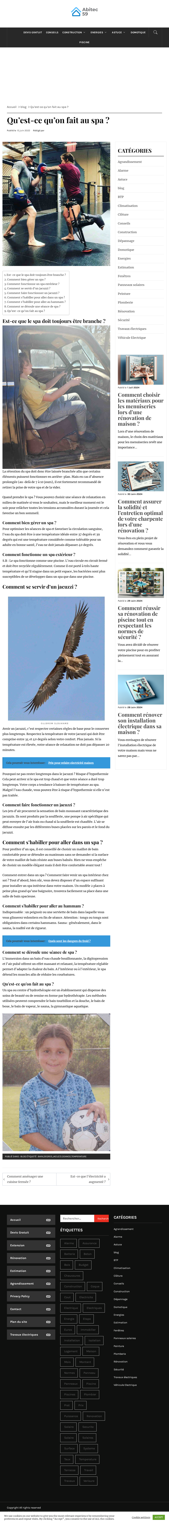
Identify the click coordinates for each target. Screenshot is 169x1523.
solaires (87, 1438)
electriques (94, 1308)
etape (87, 1319)
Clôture (123, 214)
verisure (89, 1481)
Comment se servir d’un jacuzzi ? (28, 288)
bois (67, 1265)
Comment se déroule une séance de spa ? (33, 306)
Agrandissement (130, 162)
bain (40, 1156)
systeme (89, 1448)
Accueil (15, 1220)
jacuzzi (57, 1156)
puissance (71, 1416)
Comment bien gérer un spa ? (26, 279)
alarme (69, 1243)
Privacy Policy (20, 1296)
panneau (89, 1373)
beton (88, 1254)
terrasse (69, 1470)
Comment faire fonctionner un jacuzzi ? (33, 293)
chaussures (72, 1275)
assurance (90, 1243)
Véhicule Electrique (132, 338)
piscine (91, 1383)
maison (91, 1351)
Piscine (84, 42)
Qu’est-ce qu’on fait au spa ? (26, 311)
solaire (69, 1438)
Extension (17, 1245)
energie (69, 1319)
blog (23, 1156)
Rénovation (126, 311)
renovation (94, 1416)
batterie (69, 1254)
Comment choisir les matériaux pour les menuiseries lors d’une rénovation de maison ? (140, 409)
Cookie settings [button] (141, 1517)
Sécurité (124, 320)
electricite (86, 1297)
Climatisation (128, 206)
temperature (78, 1156)
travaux (69, 1481)
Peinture (124, 294)
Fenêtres (124, 276)
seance (66, 1156)
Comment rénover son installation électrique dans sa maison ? (140, 723)
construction (73, 1286)
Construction (72, 32)
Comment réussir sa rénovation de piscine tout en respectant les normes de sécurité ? (139, 622)
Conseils (52, 32)
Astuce (117, 32)
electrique (71, 1308)
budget (83, 1265)
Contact (15, 1309)
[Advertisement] (84, 79)
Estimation (126, 267)
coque (95, 1286)
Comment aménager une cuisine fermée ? (25, 1179)
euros (68, 1329)
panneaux (71, 1383)
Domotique (138, 32)
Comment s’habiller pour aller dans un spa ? (36, 297)
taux (67, 1459)
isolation (95, 1340)
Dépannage (126, 241)
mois (67, 1362)
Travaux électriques (132, 329)
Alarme (123, 170)
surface (69, 1448)
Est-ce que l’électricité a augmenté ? (88, 1179)
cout (67, 1297)
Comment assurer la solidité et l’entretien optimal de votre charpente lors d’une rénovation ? (140, 516)
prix (81, 1405)
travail (88, 1470)
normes (69, 1373)
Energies (97, 32)
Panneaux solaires (131, 285)
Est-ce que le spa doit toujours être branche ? (36, 275)
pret (67, 1405)
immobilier (88, 1329)
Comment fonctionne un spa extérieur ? (33, 284)
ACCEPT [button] (159, 1517)
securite (88, 1427)
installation (72, 1340)
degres (48, 1156)
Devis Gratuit (32, 32)
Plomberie (125, 302)
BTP (121, 197)
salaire (69, 1427)
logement (71, 1351)
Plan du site (18, 1322)
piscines (69, 1394)
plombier (90, 1394)
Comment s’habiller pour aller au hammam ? (36, 302)
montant (85, 1362)
